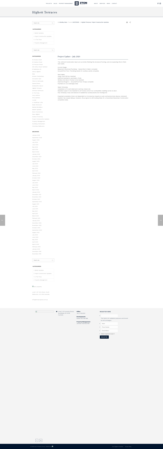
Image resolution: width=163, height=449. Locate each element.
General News (36, 83)
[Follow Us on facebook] (36, 440)
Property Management (66, 3)
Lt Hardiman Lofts (37, 102)
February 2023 (36, 173)
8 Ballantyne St (36, 69)
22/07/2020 (76, 22)
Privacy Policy (128, 446)
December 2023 (36, 156)
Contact (114, 3)
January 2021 (36, 220)
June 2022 (35, 185)
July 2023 (35, 163)
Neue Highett (36, 114)
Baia (33, 74)
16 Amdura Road (37, 59)
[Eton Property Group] (81, 3)
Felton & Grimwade (37, 81)
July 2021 (35, 206)
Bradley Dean (63, 22)
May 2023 (35, 168)
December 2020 (36, 223)
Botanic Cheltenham (38, 76)
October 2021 (36, 199)
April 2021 (35, 213)
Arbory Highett (36, 71)
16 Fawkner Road (37, 62)
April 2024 (35, 149)
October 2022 (36, 178)
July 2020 (35, 235)
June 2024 (35, 144)
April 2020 (35, 242)
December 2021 (36, 194)
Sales (55, 3)
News (108, 3)
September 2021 (37, 201)
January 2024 (36, 154)
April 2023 (35, 170)
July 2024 (35, 142)
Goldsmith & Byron (37, 85)
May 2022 (35, 187)
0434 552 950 (86, 323)
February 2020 (36, 246)
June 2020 (35, 237)
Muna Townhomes (37, 112)
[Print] (127, 22)
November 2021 (36, 197)
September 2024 (37, 137)
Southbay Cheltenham (38, 123)
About (96, 3)
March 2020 (35, 244)
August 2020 (35, 232)
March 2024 (35, 151)
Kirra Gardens (36, 97)
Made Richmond (37, 104)
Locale (34, 100)
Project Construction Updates (100, 22)
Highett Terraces (86, 22)
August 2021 (35, 204)
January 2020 (36, 249)
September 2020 (37, 230)
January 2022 (36, 192)
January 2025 (36, 135)
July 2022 (35, 182)
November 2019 (36, 253)
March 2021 (35, 216)
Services (102, 3)
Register (104, 337)
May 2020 (35, 239)
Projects (49, 3)
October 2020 (36, 227)
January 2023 (36, 175)
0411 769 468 (84, 318)
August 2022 (35, 180)
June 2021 (35, 208)
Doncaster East (36, 78)
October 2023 (36, 159)
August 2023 (35, 161)
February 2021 (36, 218)
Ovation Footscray (37, 116)
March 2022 (35, 189)
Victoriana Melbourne (38, 126)
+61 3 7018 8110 (81, 313)
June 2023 (35, 166)
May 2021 (35, 211)
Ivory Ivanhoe (36, 95)
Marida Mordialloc (37, 107)
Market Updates (39, 33)
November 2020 (36, 225)
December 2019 (36, 251)
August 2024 (35, 140)
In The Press (38, 39)
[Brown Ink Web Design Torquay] (55, 446)
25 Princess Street (37, 64)
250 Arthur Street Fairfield (39, 67)
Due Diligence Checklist (117, 446)
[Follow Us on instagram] (40, 440)
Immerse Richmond (37, 90)
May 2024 (35, 147)
